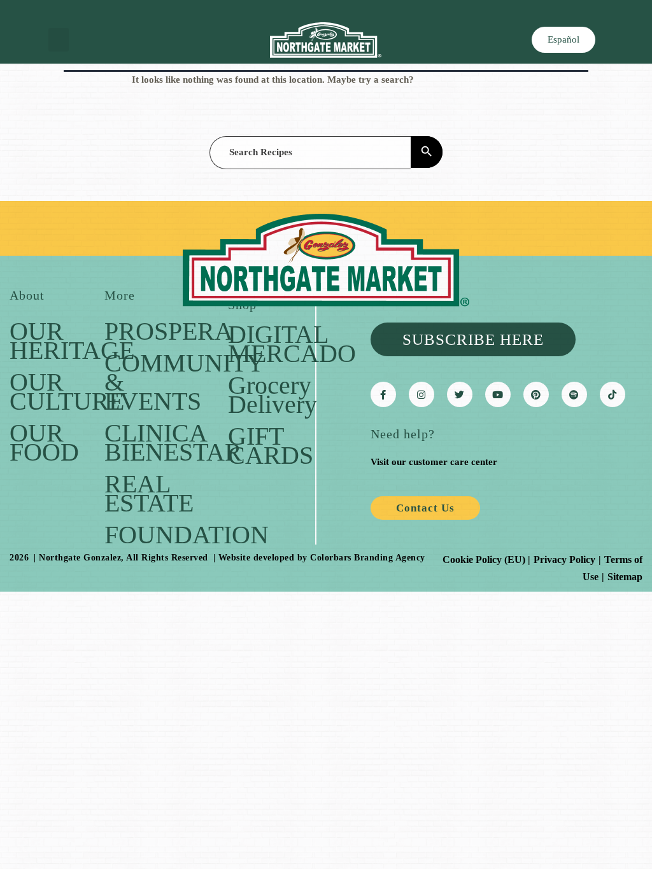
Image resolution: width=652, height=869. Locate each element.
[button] (58, 40)
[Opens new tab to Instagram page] (421, 394)
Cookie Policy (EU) (484, 559)
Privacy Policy (564, 559)
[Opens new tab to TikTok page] (612, 394)
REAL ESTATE (149, 493)
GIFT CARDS (270, 445)
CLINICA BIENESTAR (173, 442)
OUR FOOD (44, 442)
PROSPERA (168, 331)
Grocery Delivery (272, 395)
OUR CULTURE (67, 391)
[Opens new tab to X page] (459, 394)
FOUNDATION (186, 534)
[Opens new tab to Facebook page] (383, 394)
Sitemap (624, 576)
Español (563, 39)
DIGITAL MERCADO (292, 344)
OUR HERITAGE (72, 341)
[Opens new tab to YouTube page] (498, 394)
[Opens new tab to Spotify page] (574, 394)
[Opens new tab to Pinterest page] (536, 394)
